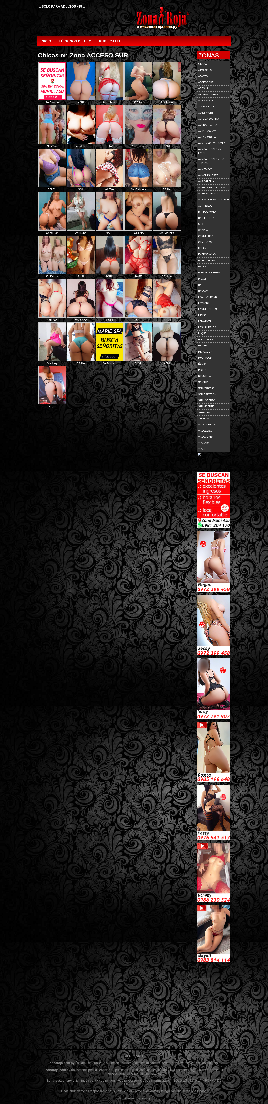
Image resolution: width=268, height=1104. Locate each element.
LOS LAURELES (207, 327)
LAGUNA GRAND (207, 297)
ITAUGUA (203, 291)
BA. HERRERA (206, 218)
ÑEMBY (202, 364)
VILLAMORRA (205, 436)
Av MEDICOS (205, 169)
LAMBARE (204, 303)
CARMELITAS (205, 236)
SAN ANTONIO (206, 388)
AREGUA (203, 88)
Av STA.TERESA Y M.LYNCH (213, 199)
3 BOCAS (203, 64)
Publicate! (109, 41)
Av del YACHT (205, 112)
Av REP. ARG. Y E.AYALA (211, 187)
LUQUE (202, 333)
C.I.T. (200, 224)
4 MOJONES (205, 70)
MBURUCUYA (205, 345)
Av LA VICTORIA (207, 137)
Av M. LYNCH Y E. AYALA (211, 143)
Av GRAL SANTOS (208, 125)
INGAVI (202, 278)
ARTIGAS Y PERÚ (208, 94)
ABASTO (203, 76)
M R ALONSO (205, 339)
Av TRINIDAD (205, 205)
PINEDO (202, 370)
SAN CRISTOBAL (207, 394)
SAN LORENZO (206, 400)
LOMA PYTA (204, 321)
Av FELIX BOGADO (208, 119)
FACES (202, 266)
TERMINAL (204, 418)
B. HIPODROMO (207, 211)
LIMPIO (202, 315)
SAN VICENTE (206, 406)
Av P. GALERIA (206, 181)
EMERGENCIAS (207, 254)
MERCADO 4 (205, 351)
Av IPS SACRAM (207, 131)
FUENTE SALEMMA (209, 272)
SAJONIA (203, 382)
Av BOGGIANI (205, 100)
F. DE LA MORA (206, 260)
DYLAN (202, 248)
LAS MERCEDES (207, 309)
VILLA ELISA (205, 430)
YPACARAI (204, 443)
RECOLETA (204, 376)
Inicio (46, 41)
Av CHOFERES (206, 106)
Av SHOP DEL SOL (208, 193)
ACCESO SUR (206, 82)
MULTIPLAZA (205, 357)
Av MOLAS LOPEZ (208, 175)
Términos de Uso (75, 41)
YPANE (202, 449)
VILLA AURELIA (206, 424)
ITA (199, 284)
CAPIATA (203, 230)
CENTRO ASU (205, 242)
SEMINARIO (204, 412)
